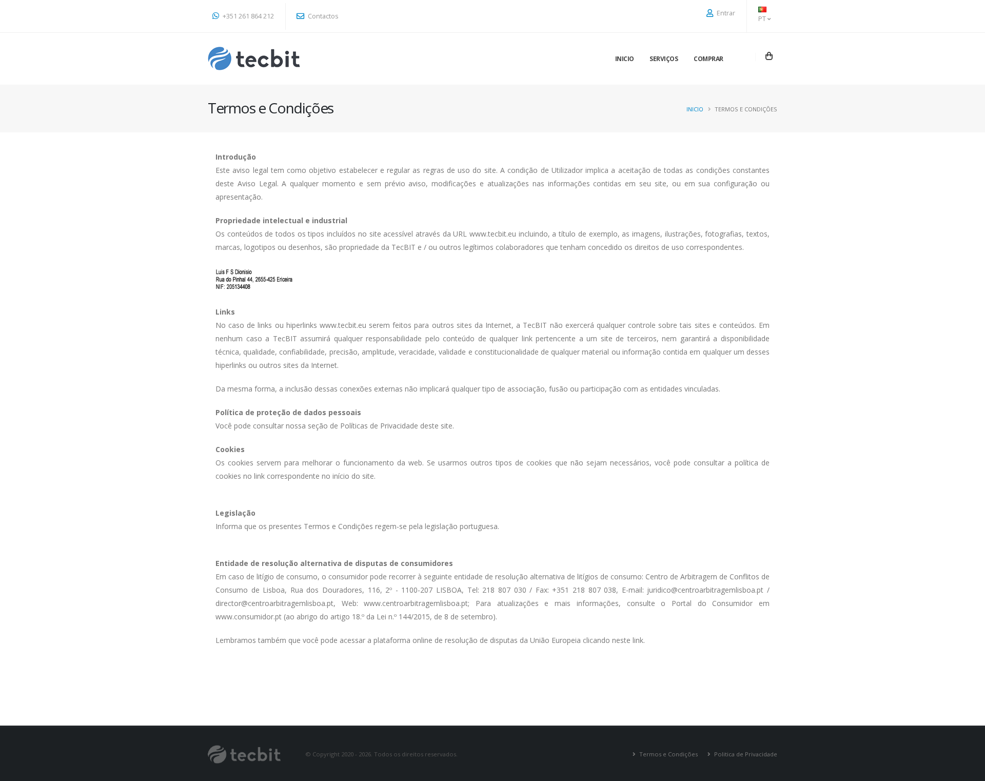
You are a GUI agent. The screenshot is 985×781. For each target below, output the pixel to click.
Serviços (663, 58)
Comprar (708, 58)
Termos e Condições (668, 754)
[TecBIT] (254, 58)
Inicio (624, 58)
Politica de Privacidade (745, 754)
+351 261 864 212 (247, 16)
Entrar (725, 13)
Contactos (322, 16)
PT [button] (762, 18)
